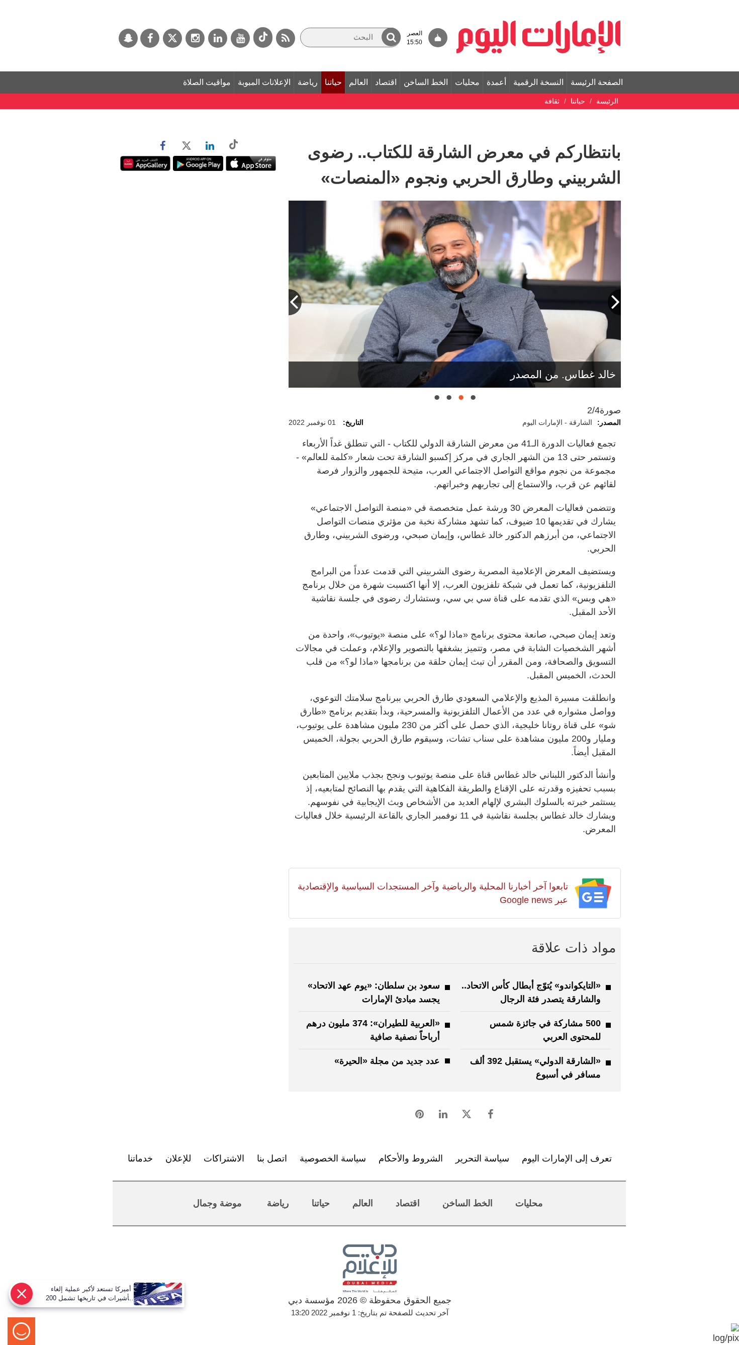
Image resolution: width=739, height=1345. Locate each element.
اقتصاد (386, 82)
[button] (391, 37)
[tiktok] (262, 37)
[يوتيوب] (240, 38)
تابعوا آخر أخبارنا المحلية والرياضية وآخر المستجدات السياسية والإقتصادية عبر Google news (433, 893)
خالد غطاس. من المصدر (563, 374)
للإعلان (178, 1158)
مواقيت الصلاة (207, 82)
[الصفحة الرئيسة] (538, 5)
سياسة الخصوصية (333, 1158)
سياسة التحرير (482, 1158)
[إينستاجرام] (195, 38)
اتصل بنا (272, 1158)
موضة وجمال (217, 1203)
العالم (358, 82)
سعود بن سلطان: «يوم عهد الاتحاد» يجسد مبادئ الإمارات (374, 992)
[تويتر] (172, 38)
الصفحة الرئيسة (597, 82)
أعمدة (496, 82)
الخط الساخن (426, 82)
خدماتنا (140, 1158)
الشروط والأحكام (411, 1158)
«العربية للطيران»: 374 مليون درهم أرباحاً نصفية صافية (373, 1030)
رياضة (308, 82)
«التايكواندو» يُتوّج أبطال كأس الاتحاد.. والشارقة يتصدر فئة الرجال (531, 992)
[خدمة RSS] (285, 38)
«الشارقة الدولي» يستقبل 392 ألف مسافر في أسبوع (535, 1068)
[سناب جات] (128, 38)
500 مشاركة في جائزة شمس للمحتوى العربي (545, 1030)
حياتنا (333, 82)
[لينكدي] (217, 38)
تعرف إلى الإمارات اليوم (567, 1158)
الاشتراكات (224, 1158)
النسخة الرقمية (538, 82)
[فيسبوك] (149, 38)
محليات (467, 82)
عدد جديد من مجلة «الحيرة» (387, 1061)
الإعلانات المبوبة (264, 82)
